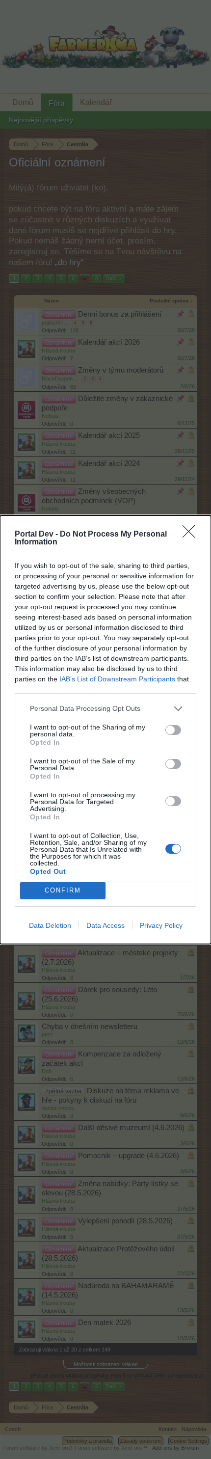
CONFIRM (63, 890)
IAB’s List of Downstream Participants (117, 679)
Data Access (105, 925)
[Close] (192, 534)
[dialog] (105, 729)
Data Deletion (50, 925)
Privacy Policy (161, 925)
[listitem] (105, 708)
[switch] (173, 730)
